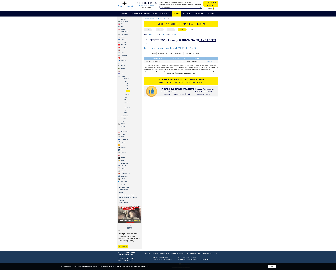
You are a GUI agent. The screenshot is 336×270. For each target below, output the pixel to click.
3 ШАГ (170, 29)
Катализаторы (124, 189)
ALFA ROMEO (124, 21)
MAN (122, 121)
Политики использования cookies (139, 266)
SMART (123, 160)
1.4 (127, 83)
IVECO (122, 63)
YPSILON (126, 107)
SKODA (123, 158)
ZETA (125, 113)
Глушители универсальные (128, 197)
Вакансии (187, 13)
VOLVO (123, 179)
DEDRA (126, 78)
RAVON (123, 142)
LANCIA (123, 76)
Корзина (210, 8)
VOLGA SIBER (124, 173)
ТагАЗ (123, 184)
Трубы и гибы (123, 203)
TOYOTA (123, 171)
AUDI (122, 24)
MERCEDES (124, 126)
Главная (123, 13)
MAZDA (123, 124)
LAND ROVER (124, 116)
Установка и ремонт (161, 13)
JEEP (122, 68)
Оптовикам (199, 13)
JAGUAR (123, 66)
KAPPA (125, 94)
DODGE (123, 47)
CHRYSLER (124, 34)
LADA (122, 73)
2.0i (128, 91)
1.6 (127, 86)
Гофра (121, 192)
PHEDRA (126, 102)
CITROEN (123, 37)
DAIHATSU (124, 45)
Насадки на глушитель (126, 195)
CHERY (123, 29)
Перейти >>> (209, 61)
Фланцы (121, 200)
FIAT (122, 50)
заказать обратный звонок (146, 5)
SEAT (122, 155)
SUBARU (123, 165)
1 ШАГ (147, 29)
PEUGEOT (123, 139)
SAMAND (123, 152)
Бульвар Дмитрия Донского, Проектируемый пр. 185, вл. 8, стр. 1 (181, 4)
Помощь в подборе (211, 3)
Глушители (122, 19)
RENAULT (123, 144)
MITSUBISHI (124, 131)
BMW (122, 26)
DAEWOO (123, 42)
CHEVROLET (124, 31)
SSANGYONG (124, 163)
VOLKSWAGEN (125, 176)
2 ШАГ (159, 29)
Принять (272, 266)
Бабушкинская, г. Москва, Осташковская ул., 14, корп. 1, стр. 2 (176, 2)
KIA (122, 71)
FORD (122, 52)
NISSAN (123, 134)
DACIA (123, 39)
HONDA (123, 58)
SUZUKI (123, 168)
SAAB (122, 150)
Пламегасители (124, 187)
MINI (122, 129)
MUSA (125, 100)
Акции (176, 13)
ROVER (123, 147)
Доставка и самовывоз (140, 13)
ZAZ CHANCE (124, 181)
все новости (123, 246)
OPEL (122, 137)
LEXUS (123, 118)
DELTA (125, 81)
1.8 (127, 88)
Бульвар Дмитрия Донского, (194, 258)
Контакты (212, 13)
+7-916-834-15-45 (146, 2)
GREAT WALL (124, 55)
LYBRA (125, 97)
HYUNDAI (123, 60)
